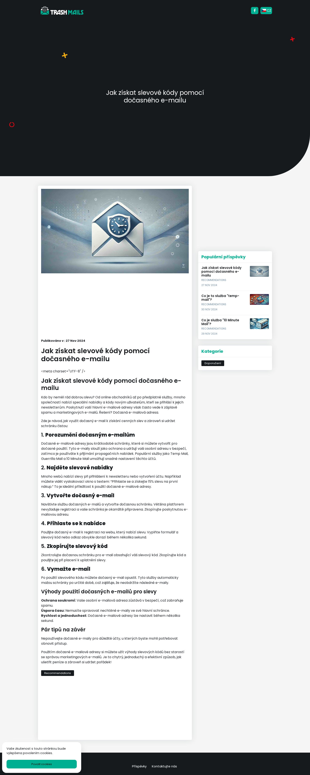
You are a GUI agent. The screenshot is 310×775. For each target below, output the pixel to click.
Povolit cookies (41, 764)
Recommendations (57, 673)
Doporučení (213, 363)
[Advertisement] (115, 306)
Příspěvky (139, 766)
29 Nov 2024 (209, 333)
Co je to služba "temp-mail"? (220, 298)
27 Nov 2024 (209, 285)
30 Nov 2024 (209, 309)
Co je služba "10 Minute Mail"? (220, 322)
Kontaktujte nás (164, 766)
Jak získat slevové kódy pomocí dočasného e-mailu (221, 272)
